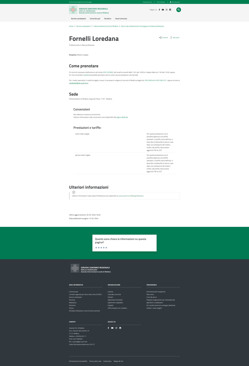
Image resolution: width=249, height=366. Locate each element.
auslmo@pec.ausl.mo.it (79, 341)
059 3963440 (150, 80)
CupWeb (86, 75)
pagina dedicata (122, 117)
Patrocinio (72, 305)
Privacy (71, 308)
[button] (178, 10)
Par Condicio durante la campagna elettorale (160, 305)
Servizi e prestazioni (75, 297)
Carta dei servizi (151, 297)
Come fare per (73, 291)
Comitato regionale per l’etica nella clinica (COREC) (85, 294)
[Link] (90, 10)
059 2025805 (108, 72)
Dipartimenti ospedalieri (115, 302)
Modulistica (72, 302)
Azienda (110, 291)
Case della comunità (114, 294)
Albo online (150, 294)
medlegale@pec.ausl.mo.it (78, 83)
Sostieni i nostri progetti (154, 308)
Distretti (110, 297)
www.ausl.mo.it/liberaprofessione (131, 195)
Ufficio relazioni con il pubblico (117, 308)
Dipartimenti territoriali (115, 300)
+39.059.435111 (80, 336)
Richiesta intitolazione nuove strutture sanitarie (84, 311)
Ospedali (110, 305)
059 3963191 (162, 80)
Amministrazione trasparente (155, 291)
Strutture (72, 300)
